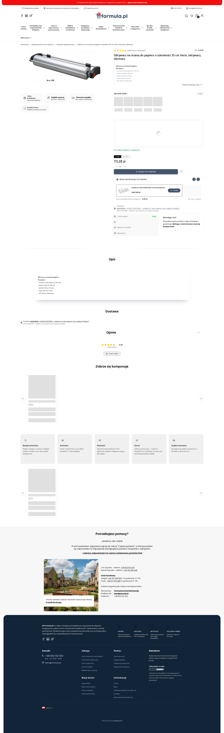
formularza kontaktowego (126, 591)
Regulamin (173, 673)
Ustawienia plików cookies (124, 690)
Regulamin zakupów (122, 667)
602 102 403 (177, 8)
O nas (116, 683)
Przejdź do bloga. (54, 602)
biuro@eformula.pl (195, 8)
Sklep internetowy (111, 721)
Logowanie (86, 683)
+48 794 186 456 (130, 570)
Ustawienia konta (88, 694)
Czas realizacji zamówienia (92, 656)
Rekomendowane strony (123, 697)
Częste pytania (119, 660)
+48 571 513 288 (113, 581)
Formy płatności (88, 663)
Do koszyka (42, 420)
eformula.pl (25, 45)
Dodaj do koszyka (147, 172)
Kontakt (117, 694)
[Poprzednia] (4, 2)
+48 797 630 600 (115, 578)
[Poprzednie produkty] (23, 398)
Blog (115, 687)
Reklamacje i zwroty (89, 670)
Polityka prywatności (122, 663)
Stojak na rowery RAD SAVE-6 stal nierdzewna (148, 188)
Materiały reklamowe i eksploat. (43, 45)
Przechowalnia (87, 690)
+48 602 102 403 (128, 567)
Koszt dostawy (87, 667)
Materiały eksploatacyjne (65, 45)
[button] (181, 171)
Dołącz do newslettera (159, 669)
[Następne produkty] (201, 398)
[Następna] (219, 2)
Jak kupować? (119, 656)
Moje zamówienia (88, 687)
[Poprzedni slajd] (194, 179)
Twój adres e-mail (156, 666)
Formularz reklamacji (90, 660)
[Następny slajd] (198, 179)
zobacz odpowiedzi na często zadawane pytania (110, 553)
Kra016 (200, 50)
